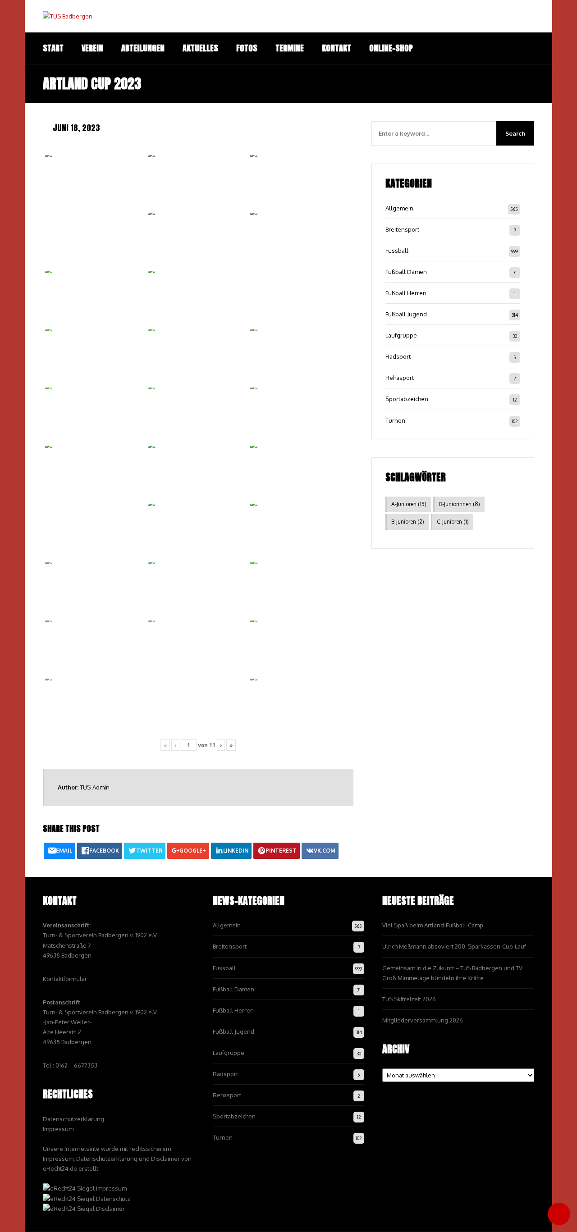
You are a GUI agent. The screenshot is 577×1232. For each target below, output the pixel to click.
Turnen (395, 420)
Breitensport (402, 229)
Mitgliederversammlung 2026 (422, 1020)
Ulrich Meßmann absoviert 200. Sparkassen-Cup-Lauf (454, 946)
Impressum (58, 1128)
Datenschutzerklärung (73, 1118)
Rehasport (399, 377)
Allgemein (399, 208)
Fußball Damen (406, 271)
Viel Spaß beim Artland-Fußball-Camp (432, 925)
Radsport (398, 356)
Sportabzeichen (406, 398)
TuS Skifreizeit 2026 (409, 999)
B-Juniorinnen (459, 504)
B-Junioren (407, 521)
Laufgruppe (401, 335)
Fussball (396, 250)
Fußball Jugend (406, 314)
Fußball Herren (405, 293)
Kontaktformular (65, 978)
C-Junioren (453, 521)
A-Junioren (408, 504)
